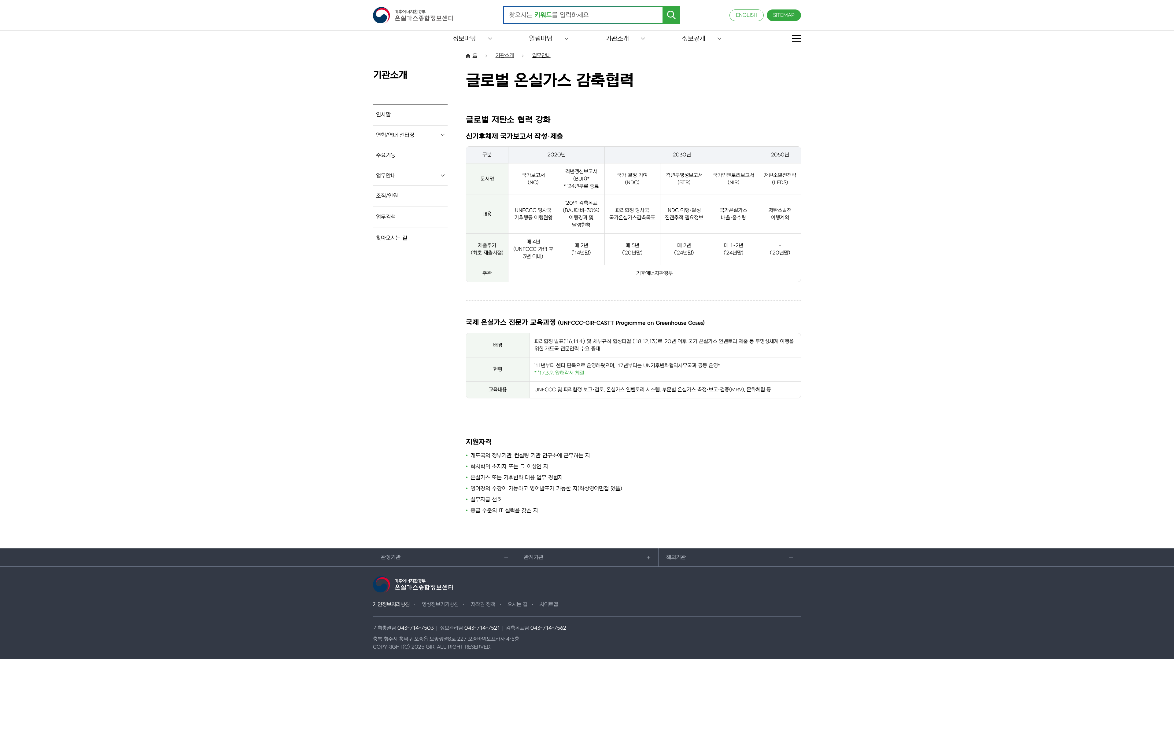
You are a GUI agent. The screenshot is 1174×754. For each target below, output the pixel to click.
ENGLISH (746, 15)
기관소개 (617, 38)
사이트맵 (549, 604)
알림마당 (540, 38)
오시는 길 (517, 604)
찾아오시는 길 (391, 238)
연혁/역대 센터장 (395, 135)
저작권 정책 (483, 604)
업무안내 (386, 176)
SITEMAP (784, 15)
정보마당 (464, 38)
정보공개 (693, 38)
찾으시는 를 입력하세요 (549, 15)
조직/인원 (387, 196)
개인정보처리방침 (391, 604)
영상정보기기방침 (440, 604)
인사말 (383, 115)
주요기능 (386, 155)
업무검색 (386, 217)
